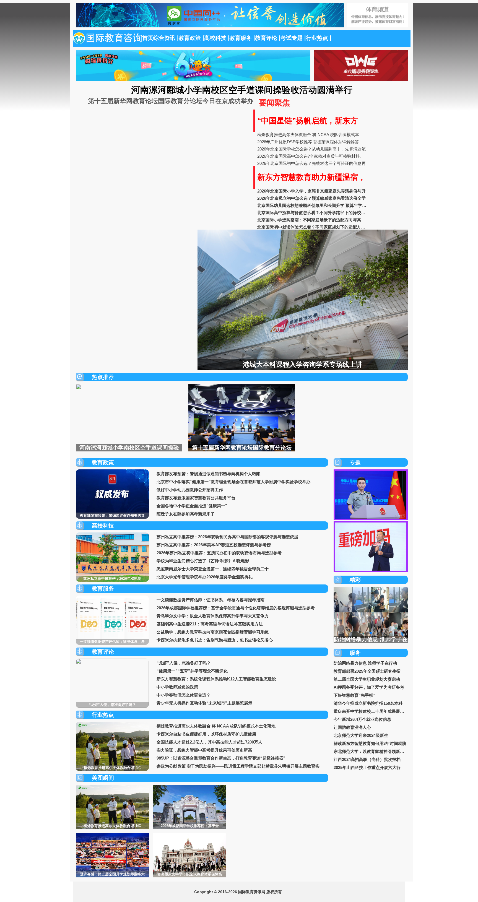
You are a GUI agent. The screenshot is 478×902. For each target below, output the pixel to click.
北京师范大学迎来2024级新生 (361, 735)
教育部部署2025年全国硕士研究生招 (367, 671)
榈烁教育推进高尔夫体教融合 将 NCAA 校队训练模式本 (308, 134)
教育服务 (241, 38)
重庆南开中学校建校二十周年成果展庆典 (371, 711)
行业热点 (318, 38)
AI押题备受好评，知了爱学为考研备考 (369, 687)
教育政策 (190, 38)
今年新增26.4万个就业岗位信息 (362, 719)
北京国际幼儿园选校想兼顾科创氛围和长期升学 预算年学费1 (312, 205)
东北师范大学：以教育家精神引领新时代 (371, 751)
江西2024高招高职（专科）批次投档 (367, 759)
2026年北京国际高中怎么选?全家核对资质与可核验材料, (309, 156)
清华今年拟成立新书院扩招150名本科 (368, 703)
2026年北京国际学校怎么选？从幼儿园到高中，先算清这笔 (311, 149)
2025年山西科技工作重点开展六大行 (367, 767)
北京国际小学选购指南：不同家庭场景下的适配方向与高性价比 (312, 219)
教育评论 (267, 38)
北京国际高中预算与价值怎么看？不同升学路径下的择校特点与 (312, 212)
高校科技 (216, 38)
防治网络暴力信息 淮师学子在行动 (365, 663)
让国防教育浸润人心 (352, 727)
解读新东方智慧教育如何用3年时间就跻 (370, 743)
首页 (147, 38)
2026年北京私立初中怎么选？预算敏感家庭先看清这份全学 (311, 198)
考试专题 (292, 38)
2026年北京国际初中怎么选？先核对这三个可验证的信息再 (311, 163)
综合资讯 (165, 38)
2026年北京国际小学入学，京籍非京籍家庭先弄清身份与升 (311, 191)
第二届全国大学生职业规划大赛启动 (367, 679)
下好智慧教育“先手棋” (354, 695)
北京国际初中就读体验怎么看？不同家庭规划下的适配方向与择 (312, 227)
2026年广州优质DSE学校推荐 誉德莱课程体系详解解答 (308, 141)
